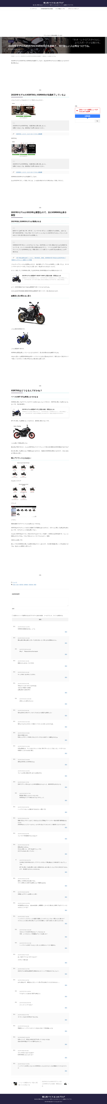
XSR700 (21, 584)
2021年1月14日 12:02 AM (24, 638)
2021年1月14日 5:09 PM (23, 807)
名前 (13, 608)
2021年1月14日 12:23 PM (24, 771)
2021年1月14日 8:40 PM (23, 845)
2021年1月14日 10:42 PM (24, 903)
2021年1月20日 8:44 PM (25, 1002)
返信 (66, 631)
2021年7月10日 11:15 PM (23, 1064)
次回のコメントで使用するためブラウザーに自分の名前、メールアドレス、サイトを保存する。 (38, 615)
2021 (17, 584)
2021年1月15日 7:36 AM (23, 916)
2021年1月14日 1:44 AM (23, 661)
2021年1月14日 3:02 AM (23, 672)
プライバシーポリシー (73, 8)
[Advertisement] (53, 22)
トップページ (33, 8)
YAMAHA (31, 584)
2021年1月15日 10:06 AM (25, 929)
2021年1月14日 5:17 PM (25, 793)
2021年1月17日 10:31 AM (25, 943)
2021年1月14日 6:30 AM (25, 649)
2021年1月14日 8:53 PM (25, 860)
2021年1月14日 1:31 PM (23, 782)
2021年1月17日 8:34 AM (23, 1026)
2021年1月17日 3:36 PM (25, 991)
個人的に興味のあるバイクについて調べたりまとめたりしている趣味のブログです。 (53, 1099)
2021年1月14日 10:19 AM (23, 733)
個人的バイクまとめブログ (53, 3)
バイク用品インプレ (60, 8)
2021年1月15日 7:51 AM (23, 954)
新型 (35, 584)
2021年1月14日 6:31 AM (23, 683)
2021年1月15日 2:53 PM (23, 980)
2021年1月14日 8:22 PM (23, 833)
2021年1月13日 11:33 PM (24, 626)
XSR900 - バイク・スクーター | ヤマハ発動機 (29, 172)
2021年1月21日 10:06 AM (25, 698)
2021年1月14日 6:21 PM (23, 818)
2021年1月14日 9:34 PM (23, 878)
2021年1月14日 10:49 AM (24, 759)
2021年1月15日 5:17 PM (23, 1014)
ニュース (15, 582)
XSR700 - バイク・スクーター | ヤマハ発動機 (29, 134)
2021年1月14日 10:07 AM (24, 721)
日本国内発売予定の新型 (47, 8)
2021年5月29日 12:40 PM (24, 1037)
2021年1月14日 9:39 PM (23, 892)
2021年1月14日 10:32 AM (24, 746)
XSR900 (26, 584)
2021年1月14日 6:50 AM (23, 710)
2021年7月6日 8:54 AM (23, 1050)
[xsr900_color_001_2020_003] (31, 325)
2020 (14, 584)
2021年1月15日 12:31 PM (23, 969)
